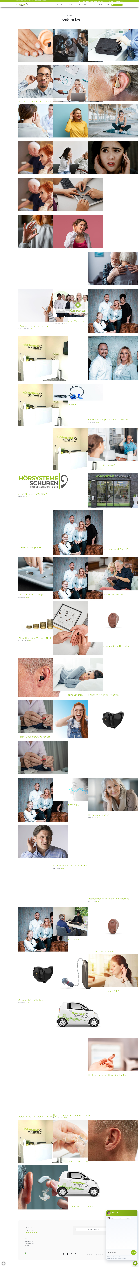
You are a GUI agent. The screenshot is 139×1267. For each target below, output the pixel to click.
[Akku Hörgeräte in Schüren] (113, 927)
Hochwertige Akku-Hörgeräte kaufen (107, 1075)
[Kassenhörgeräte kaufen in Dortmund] (43, 1189)
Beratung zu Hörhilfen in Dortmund (37, 1116)
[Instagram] (63, 1253)
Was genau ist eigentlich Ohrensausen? (39, 102)
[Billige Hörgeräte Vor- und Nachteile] (43, 617)
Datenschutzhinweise (122, 1258)
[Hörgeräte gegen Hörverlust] (78, 1059)
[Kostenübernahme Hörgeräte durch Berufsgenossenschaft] (43, 1056)
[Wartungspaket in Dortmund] (78, 360)
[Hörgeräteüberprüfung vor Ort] (43, 716)
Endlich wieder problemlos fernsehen (108, 419)
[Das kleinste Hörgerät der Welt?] (78, 194)
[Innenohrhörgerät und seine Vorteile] (78, 632)
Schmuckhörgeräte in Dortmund (70, 865)
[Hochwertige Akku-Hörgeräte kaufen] (113, 1054)
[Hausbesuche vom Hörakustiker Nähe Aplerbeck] (78, 1014)
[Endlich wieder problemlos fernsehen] (113, 400)
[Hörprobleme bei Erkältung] (43, 157)
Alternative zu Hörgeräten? (32, 494)
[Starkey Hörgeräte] (113, 720)
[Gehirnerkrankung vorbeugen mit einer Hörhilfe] (113, 268)
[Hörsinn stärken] (78, 120)
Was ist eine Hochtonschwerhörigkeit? (108, 549)
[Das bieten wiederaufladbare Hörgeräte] (113, 621)
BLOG (31, 328)
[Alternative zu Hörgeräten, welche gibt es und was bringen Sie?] (22, 3)
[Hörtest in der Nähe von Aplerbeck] (78, 1094)
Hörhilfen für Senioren (99, 815)
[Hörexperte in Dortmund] (78, 841)
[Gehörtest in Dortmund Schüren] (113, 970)
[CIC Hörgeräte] (78, 757)
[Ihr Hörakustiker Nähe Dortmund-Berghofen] (43, 802)
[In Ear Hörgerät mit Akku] (78, 789)
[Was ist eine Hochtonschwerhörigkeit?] (113, 527)
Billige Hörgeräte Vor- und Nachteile (37, 638)
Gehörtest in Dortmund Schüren (105, 991)
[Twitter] (71, 1253)
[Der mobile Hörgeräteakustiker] (78, 491)
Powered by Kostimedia (112, 1258)
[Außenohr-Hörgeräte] (113, 83)
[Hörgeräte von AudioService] (78, 453)
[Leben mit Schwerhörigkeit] (43, 268)
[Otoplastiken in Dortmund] (43, 1145)
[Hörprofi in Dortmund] (78, 581)
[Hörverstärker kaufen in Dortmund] (43, 841)
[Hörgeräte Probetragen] (113, 757)
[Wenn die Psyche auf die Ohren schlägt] (78, 83)
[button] (3, 1263)
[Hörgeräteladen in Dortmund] (43, 449)
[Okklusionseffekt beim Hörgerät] (43, 194)
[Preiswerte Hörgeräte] (43, 408)
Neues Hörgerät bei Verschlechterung (73, 321)
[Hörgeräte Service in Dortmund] (78, 534)
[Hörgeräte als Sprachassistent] (43, 231)
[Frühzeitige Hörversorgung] (113, 231)
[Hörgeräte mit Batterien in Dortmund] (43, 974)
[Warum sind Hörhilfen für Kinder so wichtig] (113, 194)
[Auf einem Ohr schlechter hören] (113, 157)
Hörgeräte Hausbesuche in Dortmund (73, 1206)
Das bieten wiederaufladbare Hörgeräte (109, 646)
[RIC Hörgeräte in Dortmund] (78, 974)
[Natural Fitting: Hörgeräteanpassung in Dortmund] (113, 1140)
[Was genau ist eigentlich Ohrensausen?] (43, 81)
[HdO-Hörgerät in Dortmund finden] (113, 1016)
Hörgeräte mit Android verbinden (105, 594)
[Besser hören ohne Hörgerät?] (113, 674)
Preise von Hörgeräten (30, 547)
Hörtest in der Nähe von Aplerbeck (71, 1115)
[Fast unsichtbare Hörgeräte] (43, 574)
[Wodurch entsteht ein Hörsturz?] (78, 157)
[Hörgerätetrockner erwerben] (43, 305)
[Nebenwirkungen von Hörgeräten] (78, 719)
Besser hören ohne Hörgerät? (103, 694)
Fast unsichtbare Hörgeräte (32, 594)
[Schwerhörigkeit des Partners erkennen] (113, 841)
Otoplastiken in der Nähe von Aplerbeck (109, 898)
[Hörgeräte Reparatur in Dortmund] (78, 1139)
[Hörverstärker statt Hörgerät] (113, 358)
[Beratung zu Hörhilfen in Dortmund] (43, 1095)
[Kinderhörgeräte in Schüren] (43, 887)
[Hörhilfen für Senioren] (113, 794)
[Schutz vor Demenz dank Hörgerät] (43, 931)
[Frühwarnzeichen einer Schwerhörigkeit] (78, 231)
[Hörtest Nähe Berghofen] (78, 921)
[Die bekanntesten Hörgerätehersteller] (43, 678)
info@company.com (31, 1232)
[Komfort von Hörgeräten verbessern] (78, 268)
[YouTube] (75, 1253)
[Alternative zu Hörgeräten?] (43, 481)
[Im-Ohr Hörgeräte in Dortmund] (113, 1098)
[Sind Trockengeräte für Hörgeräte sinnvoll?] (113, 45)
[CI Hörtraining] (113, 120)
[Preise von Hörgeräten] (43, 526)
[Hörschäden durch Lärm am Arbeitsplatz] (43, 120)
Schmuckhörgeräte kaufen (32, 1000)
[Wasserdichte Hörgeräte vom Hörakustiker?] (43, 757)
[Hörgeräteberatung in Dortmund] (113, 313)
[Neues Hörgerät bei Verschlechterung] (78, 303)
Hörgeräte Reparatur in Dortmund (71, 1161)
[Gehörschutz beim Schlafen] (78, 674)
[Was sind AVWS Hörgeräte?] (113, 492)
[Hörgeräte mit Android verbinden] (113, 573)
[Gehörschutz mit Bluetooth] (78, 45)
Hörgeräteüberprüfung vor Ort (34, 736)
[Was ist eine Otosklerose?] (113, 444)
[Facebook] (67, 1253)
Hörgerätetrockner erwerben (33, 326)
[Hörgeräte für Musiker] (78, 392)
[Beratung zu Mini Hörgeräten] (43, 45)
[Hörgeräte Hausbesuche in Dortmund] (78, 1184)
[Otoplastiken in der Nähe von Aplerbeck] (113, 878)
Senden (134, 1252)
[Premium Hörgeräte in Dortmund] (43, 361)
